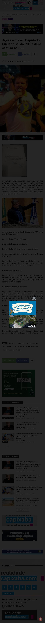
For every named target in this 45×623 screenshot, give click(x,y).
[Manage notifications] (40, 619)
